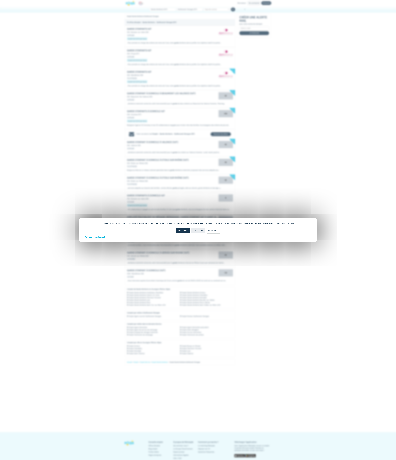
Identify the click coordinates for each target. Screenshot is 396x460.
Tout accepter (183, 230)
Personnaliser (213, 230)
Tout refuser (198, 230)
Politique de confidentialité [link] (95, 237)
